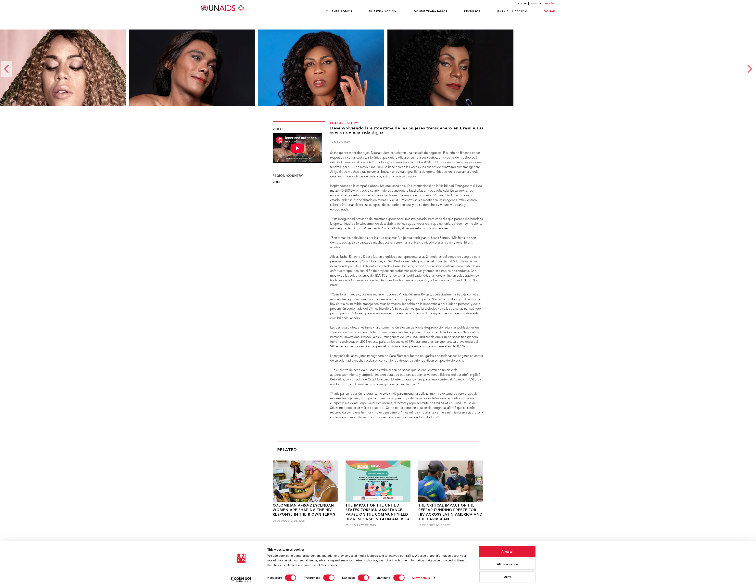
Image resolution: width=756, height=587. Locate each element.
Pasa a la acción (512, 11)
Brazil (276, 182)
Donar (549, 11)
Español (550, 4)
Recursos (472, 11)
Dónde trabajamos (430, 11)
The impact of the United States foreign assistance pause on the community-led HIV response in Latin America (378, 512)
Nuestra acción (383, 11)
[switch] (328, 577)
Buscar (522, 4)
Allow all (507, 551)
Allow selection (507, 564)
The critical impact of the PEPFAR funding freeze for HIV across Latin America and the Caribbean (450, 512)
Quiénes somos (339, 11)
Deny (507, 576)
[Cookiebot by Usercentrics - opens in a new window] (241, 579)
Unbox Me (377, 186)
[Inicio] (223, 8)
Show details (421, 577)
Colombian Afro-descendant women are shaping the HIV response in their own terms (304, 510)
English (536, 4)
